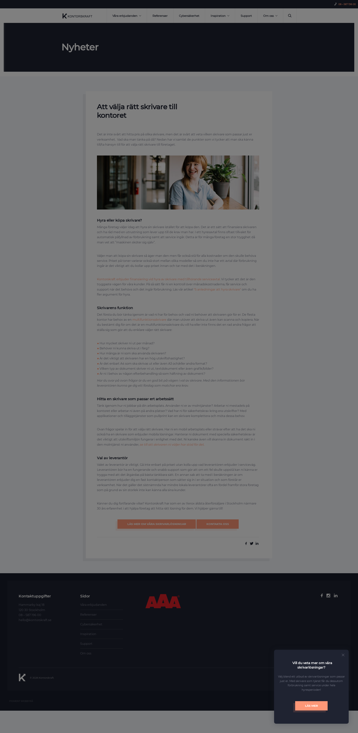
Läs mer (311, 705)
